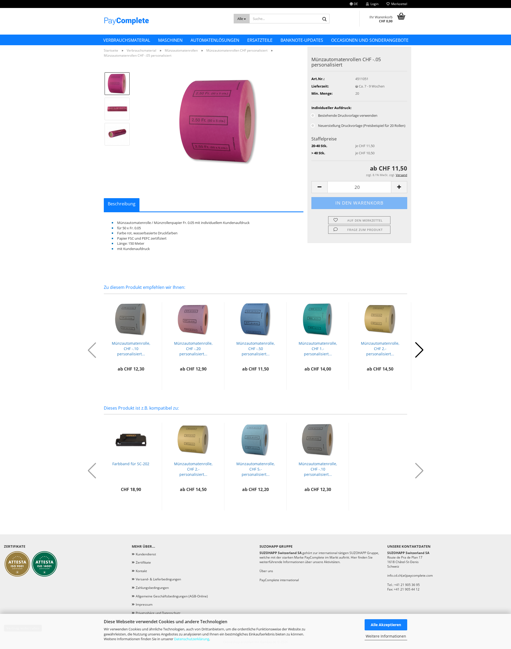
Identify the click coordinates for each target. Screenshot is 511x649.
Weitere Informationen (386, 636)
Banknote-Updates (302, 40)
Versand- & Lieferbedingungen (158, 579)
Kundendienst (146, 554)
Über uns (266, 571)
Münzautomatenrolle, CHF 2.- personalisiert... (380, 348)
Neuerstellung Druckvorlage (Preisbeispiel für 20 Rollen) (361, 125)
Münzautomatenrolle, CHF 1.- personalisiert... (318, 348)
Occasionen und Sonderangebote (370, 40)
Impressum (144, 604)
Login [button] (373, 4)
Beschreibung (121, 204)
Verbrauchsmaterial (126, 40)
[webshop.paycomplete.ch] (165, 21)
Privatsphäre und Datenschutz (158, 613)
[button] (354, 4)
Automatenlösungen (215, 40)
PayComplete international (279, 580)
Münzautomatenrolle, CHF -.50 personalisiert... (255, 348)
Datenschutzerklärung (191, 638)
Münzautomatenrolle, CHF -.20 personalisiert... (193, 348)
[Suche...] (324, 19)
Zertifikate (143, 562)
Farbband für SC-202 (130, 463)
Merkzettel (398, 4)
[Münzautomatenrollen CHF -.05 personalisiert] (219, 121)
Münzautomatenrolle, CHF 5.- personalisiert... (255, 469)
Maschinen (170, 40)
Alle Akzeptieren (386, 624)
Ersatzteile (260, 40)
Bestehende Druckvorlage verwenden (347, 115)
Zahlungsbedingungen (152, 587)
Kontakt (141, 571)
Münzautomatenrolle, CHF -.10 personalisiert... (131, 348)
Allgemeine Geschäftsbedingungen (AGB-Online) (172, 596)
